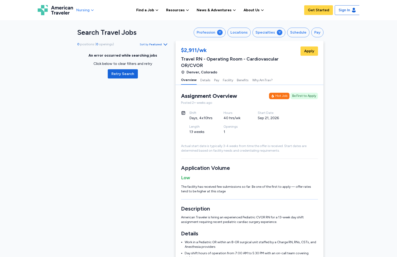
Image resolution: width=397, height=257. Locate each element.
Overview (189, 80)
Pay (216, 80)
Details (205, 80)
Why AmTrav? (262, 80)
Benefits (243, 80)
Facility (228, 80)
